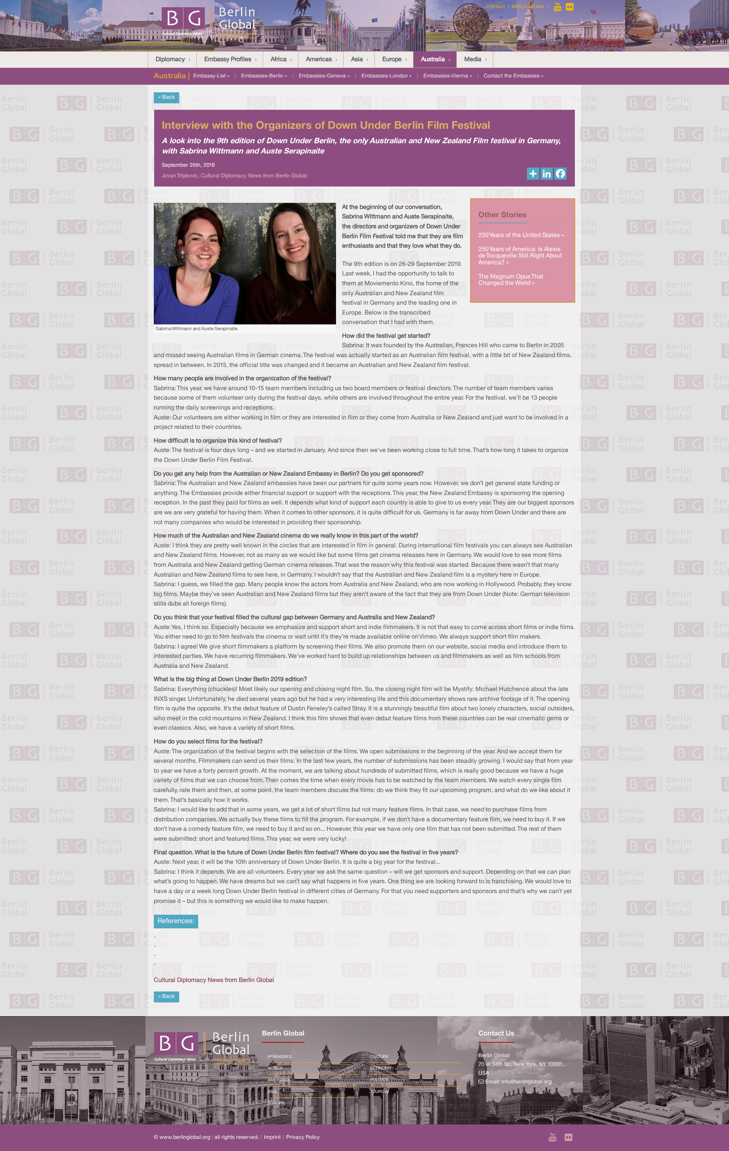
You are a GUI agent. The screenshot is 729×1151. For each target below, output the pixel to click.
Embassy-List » (211, 76)
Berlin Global (528, 7)
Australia (433, 59)
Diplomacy (170, 59)
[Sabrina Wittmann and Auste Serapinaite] (245, 263)
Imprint (272, 1137)
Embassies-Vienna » (447, 76)
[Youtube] (558, 7)
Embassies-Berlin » (264, 76)
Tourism (379, 1092)
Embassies (280, 1057)
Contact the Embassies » (513, 76)
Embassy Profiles (227, 59)
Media (472, 59)
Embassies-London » (386, 76)
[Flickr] (569, 7)
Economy (380, 1068)
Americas (319, 59)
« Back (166, 97)
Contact (495, 7)
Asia (357, 59)
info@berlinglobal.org (527, 1082)
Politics (379, 1080)
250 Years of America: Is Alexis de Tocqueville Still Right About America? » (520, 256)
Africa (279, 59)
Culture (379, 1057)
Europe (392, 59)
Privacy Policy (303, 1137)
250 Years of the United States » (521, 235)
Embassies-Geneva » (324, 76)
